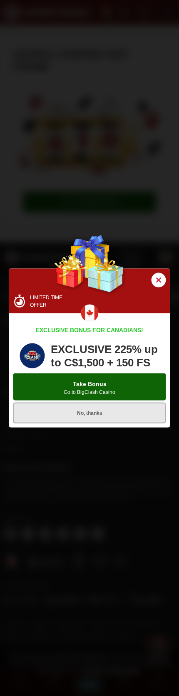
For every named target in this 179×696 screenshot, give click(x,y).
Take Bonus (89, 387)
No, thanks (89, 413)
